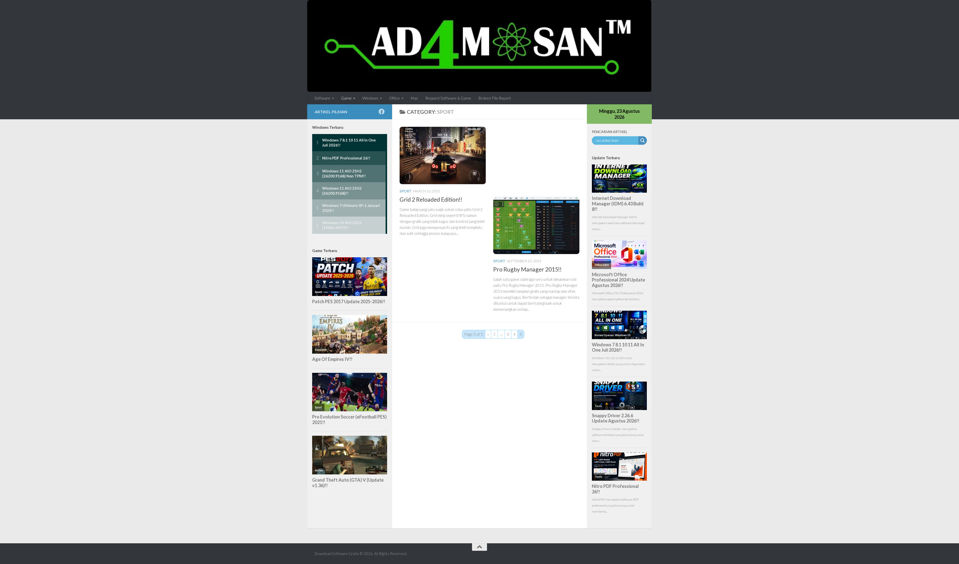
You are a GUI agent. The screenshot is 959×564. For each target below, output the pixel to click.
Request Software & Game (448, 98)
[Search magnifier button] (642, 140)
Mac (414, 98)
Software (322, 98)
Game (346, 98)
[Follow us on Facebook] (382, 112)
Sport (406, 191)
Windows (370, 98)
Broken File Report (494, 98)
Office (394, 98)
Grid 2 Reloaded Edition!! (431, 199)
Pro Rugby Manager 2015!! (527, 269)
